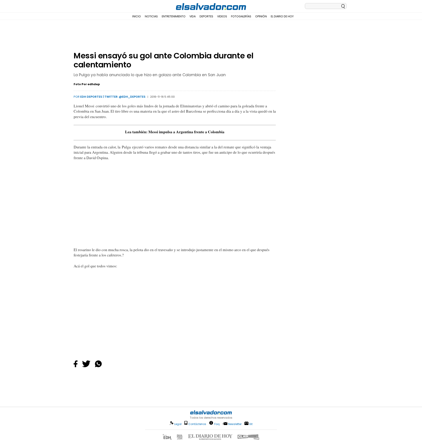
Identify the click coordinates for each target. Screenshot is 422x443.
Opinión (261, 16)
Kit (251, 423)
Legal (178, 424)
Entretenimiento (174, 16)
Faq (217, 423)
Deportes (206, 16)
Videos (222, 16)
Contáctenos (197, 424)
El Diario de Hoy (282, 16)
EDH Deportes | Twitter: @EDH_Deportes (113, 97)
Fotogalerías (241, 16)
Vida (192, 16)
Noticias (151, 16)
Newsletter (235, 424)
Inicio (136, 16)
